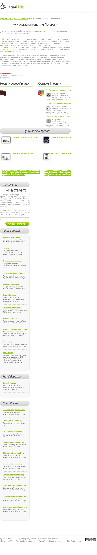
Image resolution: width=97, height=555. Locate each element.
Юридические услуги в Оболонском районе (62, 175)
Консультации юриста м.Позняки (22, 153)
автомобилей (6, 51)
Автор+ (55, 539)
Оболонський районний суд (13, 453)
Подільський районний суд (13, 475)
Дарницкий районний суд (12, 421)
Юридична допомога (11, 284)
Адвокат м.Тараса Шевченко (13, 175)
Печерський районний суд (13, 464)
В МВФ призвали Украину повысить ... (58, 90)
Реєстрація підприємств (12, 308)
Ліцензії (42, 541)
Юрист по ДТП (6, 541)
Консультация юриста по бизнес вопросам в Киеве (23, 173)
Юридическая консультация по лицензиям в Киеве (23, 171)
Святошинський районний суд (14, 485)
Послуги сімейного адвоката (13, 273)
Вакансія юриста (9, 383)
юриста (44, 31)
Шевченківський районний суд (15, 507)
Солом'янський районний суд (14, 496)
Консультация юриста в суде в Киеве (59, 173)
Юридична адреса (10, 318)
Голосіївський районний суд (14, 410)
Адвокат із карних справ (12, 261)
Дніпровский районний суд (13, 442)
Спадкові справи (9, 295)
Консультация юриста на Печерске (62, 137)
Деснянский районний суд (13, 431)
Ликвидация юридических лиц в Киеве (25, 137)
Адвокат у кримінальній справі (15, 329)
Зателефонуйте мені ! (17, 224)
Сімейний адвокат (10, 342)
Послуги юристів (21, 19)
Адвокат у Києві (6, 19)
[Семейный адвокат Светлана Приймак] (90, 539)
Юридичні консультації (12, 237)
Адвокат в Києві (7, 539)
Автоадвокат (8, 353)
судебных (6, 43)
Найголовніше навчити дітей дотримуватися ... (58, 116)
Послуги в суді (8, 248)
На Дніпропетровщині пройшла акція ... (58, 103)
